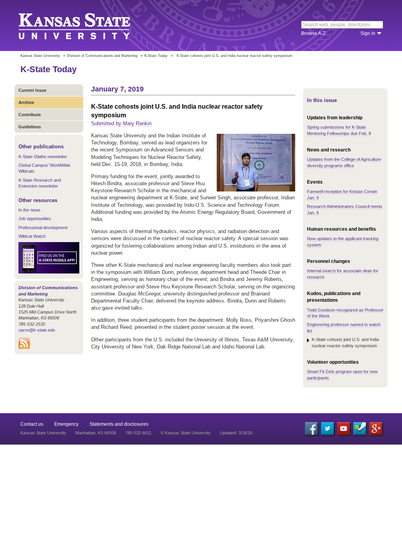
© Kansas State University (186, 432)
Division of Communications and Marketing (102, 56)
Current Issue (32, 90)
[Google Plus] (375, 428)
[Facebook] (311, 428)
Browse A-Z (313, 33)
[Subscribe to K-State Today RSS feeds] (24, 347)
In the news (29, 210)
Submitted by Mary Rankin (121, 123)
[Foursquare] (359, 428)
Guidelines (29, 126)
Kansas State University (84, 25)
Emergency (66, 424)
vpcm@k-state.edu (36, 330)
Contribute (29, 114)
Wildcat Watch (32, 236)
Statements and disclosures (119, 424)
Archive (26, 102)
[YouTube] (343, 428)
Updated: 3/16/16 (236, 432)
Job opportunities (34, 218)
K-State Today (156, 56)
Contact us (31, 424)
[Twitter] (327, 428)
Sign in (367, 33)
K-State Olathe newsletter (42, 156)
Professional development (43, 227)
